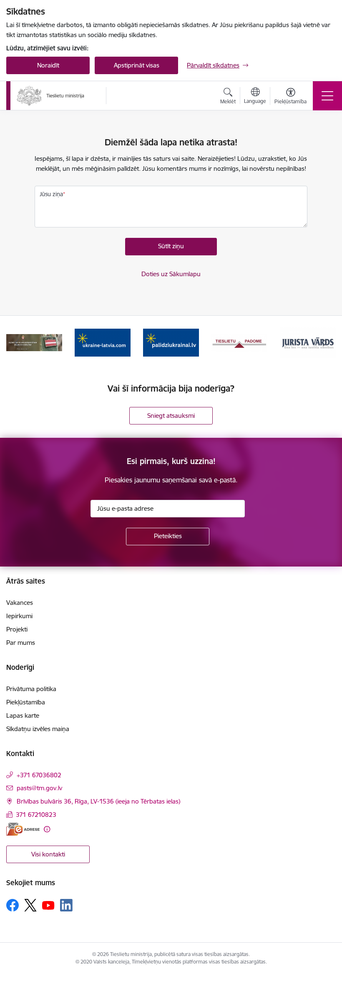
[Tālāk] (325, 343)
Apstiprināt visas (136, 65)
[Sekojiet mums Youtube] (48, 905)
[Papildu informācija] (47, 829)
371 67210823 (36, 815)
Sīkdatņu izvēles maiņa (37, 729)
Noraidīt (48, 65)
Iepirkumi (19, 616)
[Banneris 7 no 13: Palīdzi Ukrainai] (171, 342)
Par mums (20, 643)
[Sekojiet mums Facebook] (12, 905)
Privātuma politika (31, 689)
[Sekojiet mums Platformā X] (30, 905)
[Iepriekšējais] (17, 343)
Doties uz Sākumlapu (171, 274)
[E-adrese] (23, 829)
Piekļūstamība (25, 702)
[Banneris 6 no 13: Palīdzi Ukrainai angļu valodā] (103, 342)
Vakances (19, 603)
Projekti (17, 629)
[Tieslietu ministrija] (51, 96)
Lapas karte (22, 715)
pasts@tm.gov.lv (39, 788)
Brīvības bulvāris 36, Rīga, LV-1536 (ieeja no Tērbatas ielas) (98, 801)
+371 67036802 (39, 775)
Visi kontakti (48, 854)
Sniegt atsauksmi (171, 415)
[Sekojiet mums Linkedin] (66, 905)
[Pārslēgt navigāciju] (327, 95)
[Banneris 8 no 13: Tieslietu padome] (239, 342)
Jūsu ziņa (51, 194)
